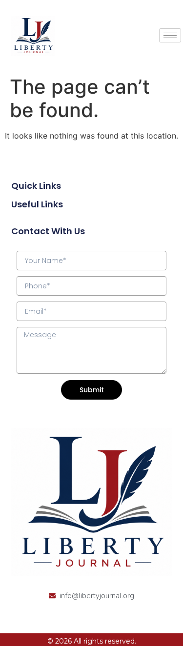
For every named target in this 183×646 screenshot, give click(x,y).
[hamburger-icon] (170, 35)
